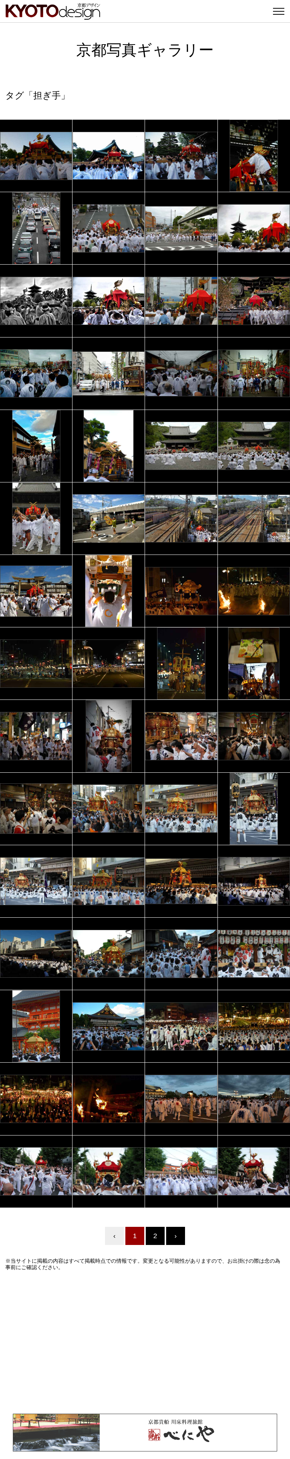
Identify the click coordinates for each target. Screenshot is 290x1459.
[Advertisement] (145, 1342)
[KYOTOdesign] (53, 16)
